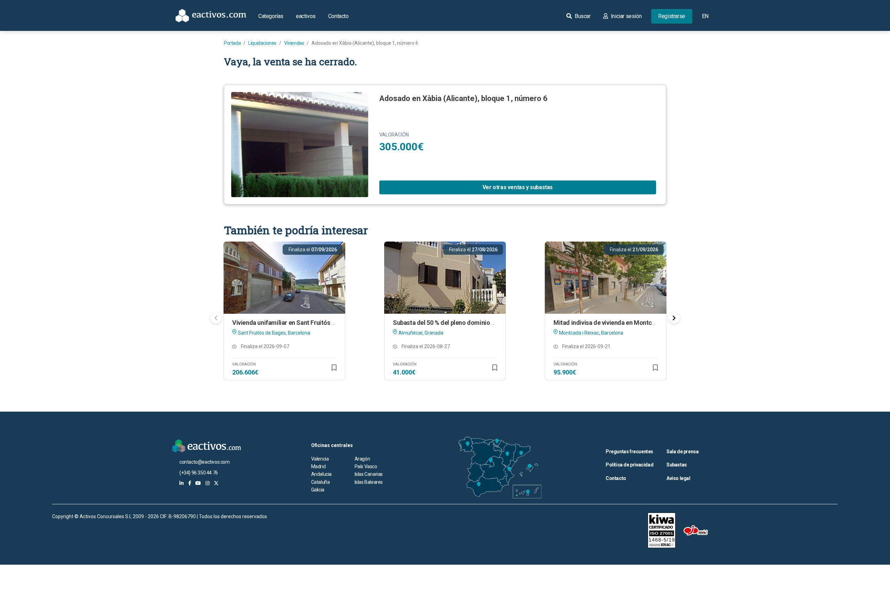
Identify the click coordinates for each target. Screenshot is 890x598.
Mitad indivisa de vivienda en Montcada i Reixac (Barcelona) (635, 322)
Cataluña (320, 482)
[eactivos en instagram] (207, 483)
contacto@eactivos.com (204, 462)
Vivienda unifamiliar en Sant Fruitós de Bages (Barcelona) (311, 322)
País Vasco (366, 466)
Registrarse (671, 16)
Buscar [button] (581, 16)
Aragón (362, 459)
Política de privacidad (629, 465)
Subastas (676, 465)
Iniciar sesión (625, 16)
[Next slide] (674, 317)
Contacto (338, 16)
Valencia (320, 459)
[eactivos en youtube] (198, 483)
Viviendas (294, 43)
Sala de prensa (682, 451)
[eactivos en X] (216, 483)
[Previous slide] (215, 317)
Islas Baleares (369, 482)
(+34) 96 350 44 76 (198, 472)
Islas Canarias (369, 474)
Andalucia (321, 474)
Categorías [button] (270, 16)
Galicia (317, 489)
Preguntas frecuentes (629, 451)
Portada (232, 43)
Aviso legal (678, 478)
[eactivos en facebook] (189, 483)
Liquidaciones (262, 43)
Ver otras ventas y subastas (518, 187)
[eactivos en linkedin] (181, 483)
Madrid (318, 466)
